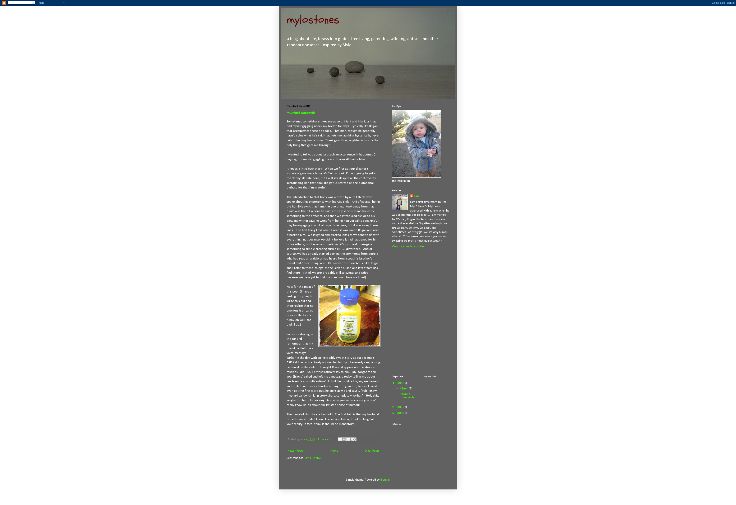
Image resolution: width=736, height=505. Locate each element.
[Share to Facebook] (351, 439)
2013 (400, 407)
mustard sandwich (301, 112)
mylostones (313, 20)
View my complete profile (408, 246)
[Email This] (340, 439)
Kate (417, 196)
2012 (400, 413)
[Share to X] (347, 439)
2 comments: (325, 439)
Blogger (385, 479)
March (404, 388)
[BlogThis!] (344, 439)
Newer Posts (296, 450)
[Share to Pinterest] (354, 439)
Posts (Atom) (312, 458)
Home (334, 450)
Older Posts (372, 450)
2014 (400, 383)
